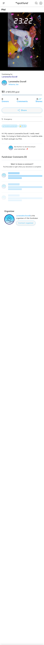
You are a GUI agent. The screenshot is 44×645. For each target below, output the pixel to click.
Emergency (8, 119)
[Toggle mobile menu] (4, 3)
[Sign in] (40, 3)
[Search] (36, 3)
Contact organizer (25, 223)
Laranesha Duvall (23, 216)
